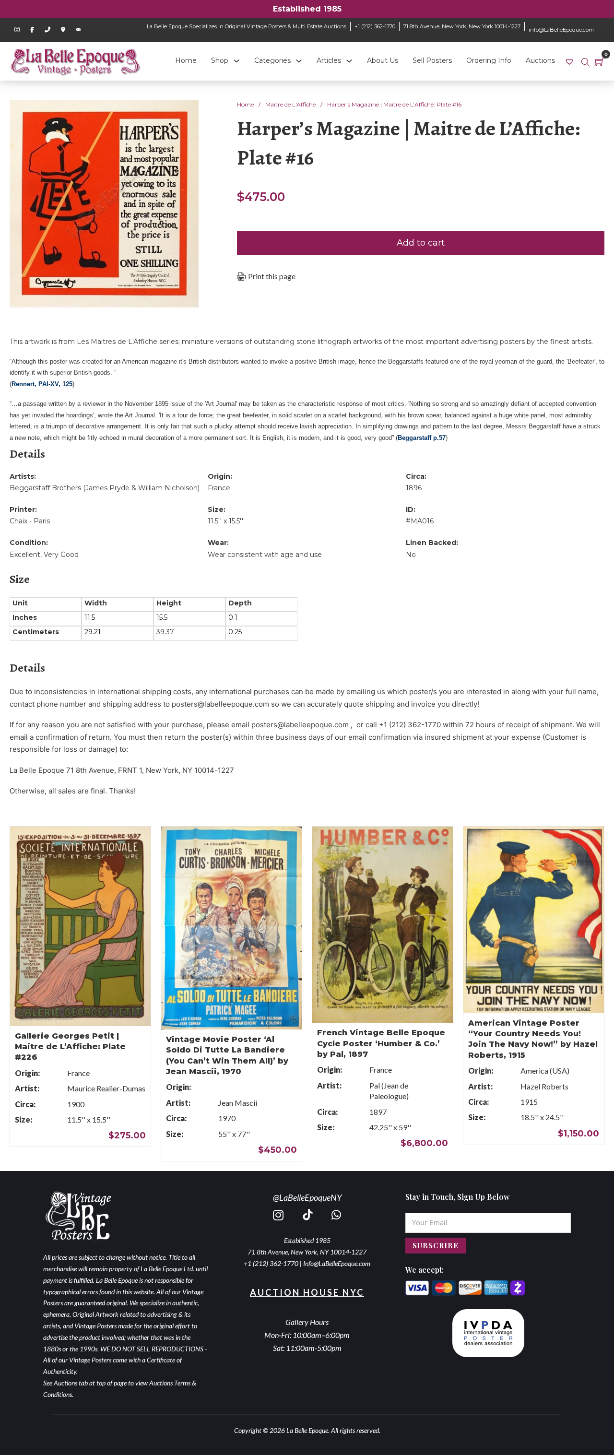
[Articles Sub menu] (349, 61)
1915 (529, 1101)
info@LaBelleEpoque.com (561, 29)
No (411, 554)
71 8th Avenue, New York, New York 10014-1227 (461, 26)
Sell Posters (432, 60)
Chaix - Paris (30, 521)
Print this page (271, 276)
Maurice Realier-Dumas (106, 1088)
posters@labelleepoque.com (220, 704)
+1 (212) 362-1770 (374, 26)
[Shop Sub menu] (236, 61)
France (219, 488)
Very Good (61, 554)
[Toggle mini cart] (599, 61)
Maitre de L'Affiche (290, 104)
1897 (378, 1111)
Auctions (540, 60)
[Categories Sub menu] (298, 61)
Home (186, 60)
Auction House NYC (307, 1292)
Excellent (25, 554)
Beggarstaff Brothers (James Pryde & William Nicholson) (105, 488)
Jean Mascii (237, 1102)
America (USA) (544, 1070)
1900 (75, 1104)
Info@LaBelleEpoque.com (336, 1263)
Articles (329, 60)
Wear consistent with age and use (265, 554)
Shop (219, 60)
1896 (414, 488)
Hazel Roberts (544, 1086)
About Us (382, 60)
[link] (571, 61)
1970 (227, 1118)
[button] (185, 112)
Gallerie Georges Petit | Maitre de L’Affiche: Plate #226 (70, 1046)
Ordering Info (488, 60)
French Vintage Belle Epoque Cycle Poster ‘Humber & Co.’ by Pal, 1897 (381, 1043)
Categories (272, 60)
